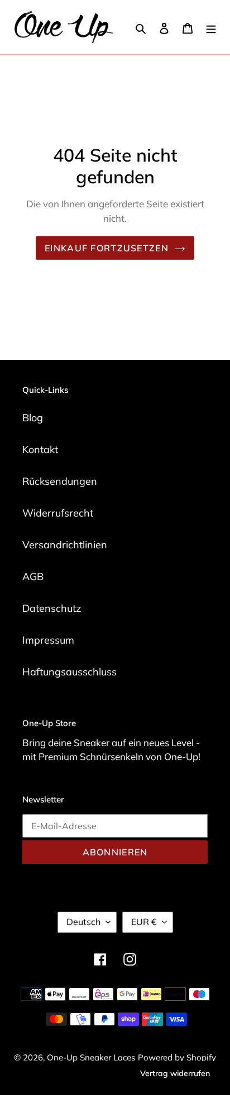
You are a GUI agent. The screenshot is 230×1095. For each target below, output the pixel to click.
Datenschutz (51, 608)
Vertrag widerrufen (175, 1073)
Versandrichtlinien (64, 544)
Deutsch (83, 921)
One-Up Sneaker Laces (91, 1057)
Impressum (48, 640)
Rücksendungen (59, 481)
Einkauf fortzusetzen (107, 248)
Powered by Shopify (177, 1057)
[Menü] (211, 27)
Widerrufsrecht (57, 513)
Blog (32, 417)
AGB (33, 576)
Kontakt (40, 449)
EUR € (144, 921)
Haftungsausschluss (69, 671)
